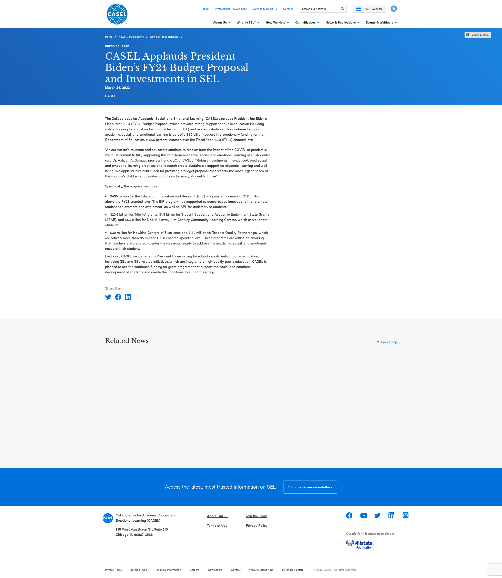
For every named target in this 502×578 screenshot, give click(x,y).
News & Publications (341, 22)
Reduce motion (479, 35)
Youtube (363, 515)
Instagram (406, 515)
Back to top (389, 342)
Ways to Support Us (265, 9)
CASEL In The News (229, 435)
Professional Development (230, 9)
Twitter (377, 515)
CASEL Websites (373, 9)
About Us (220, 22)
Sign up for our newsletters (310, 486)
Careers (194, 570)
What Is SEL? (246, 22)
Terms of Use (217, 525)
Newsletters (215, 570)
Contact (288, 9)
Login (394, 8)
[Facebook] (118, 297)
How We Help (275, 22)
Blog (206, 9)
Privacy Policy (256, 525)
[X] (108, 297)
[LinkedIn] (128, 297)
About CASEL (217, 515)
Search (342, 8)
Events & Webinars (379, 22)
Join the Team (256, 515)
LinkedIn (392, 515)
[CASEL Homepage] (117, 15)
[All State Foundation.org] (373, 544)
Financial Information (168, 570)
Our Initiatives (305, 22)
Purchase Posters (293, 570)
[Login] (391, 8)
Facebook (349, 515)
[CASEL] (108, 518)
